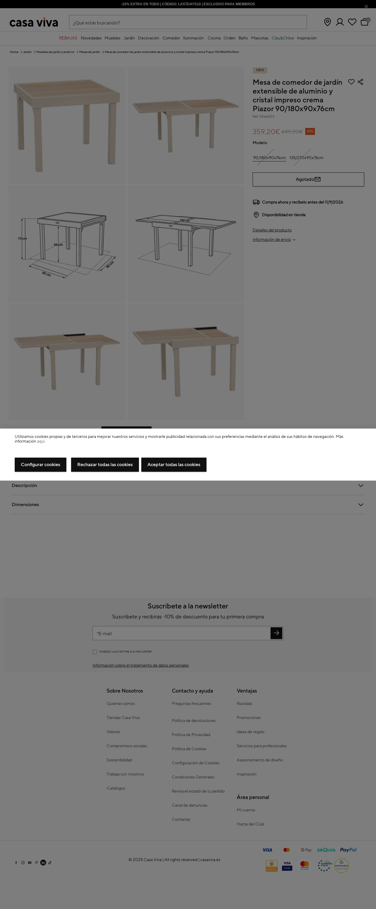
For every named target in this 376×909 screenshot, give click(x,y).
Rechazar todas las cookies (105, 465)
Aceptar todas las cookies (173, 465)
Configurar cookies (40, 465)
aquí (41, 441)
